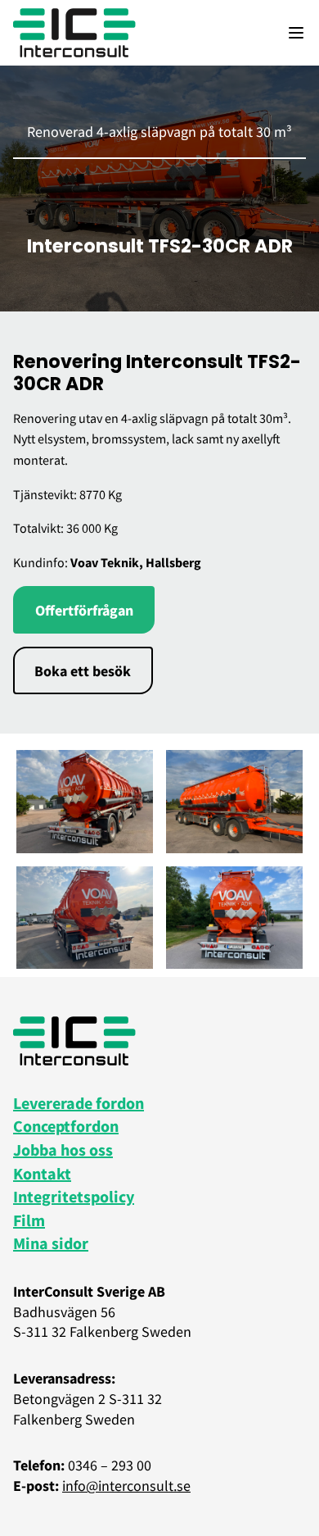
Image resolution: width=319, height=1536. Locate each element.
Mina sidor (50, 1243)
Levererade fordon (78, 1103)
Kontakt (42, 1173)
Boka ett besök (82, 670)
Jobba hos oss (63, 1149)
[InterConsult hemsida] (74, 32)
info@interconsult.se (126, 1485)
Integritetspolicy (73, 1196)
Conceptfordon (66, 1126)
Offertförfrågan (84, 610)
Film (29, 1220)
